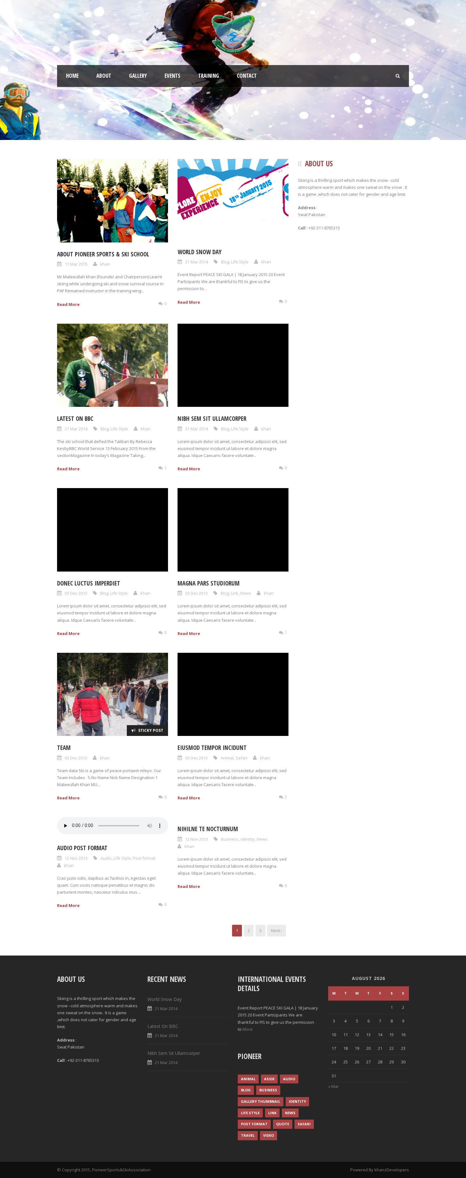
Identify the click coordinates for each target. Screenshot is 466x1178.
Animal (227, 758)
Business (230, 839)
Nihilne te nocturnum (208, 829)
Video (268, 1135)
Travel (248, 1135)
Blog (225, 262)
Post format (144, 858)
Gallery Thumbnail (260, 1101)
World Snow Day (200, 252)
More (248, 1029)
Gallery (138, 75)
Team (64, 748)
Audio (106, 858)
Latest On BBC (75, 418)
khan (105, 264)
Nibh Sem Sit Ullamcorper (212, 418)
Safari (241, 758)
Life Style (240, 262)
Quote (282, 1124)
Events (172, 75)
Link (234, 593)
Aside (269, 1078)
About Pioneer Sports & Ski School (103, 254)
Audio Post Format (82, 848)
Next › (276, 930)
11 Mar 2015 (76, 264)
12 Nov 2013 (76, 858)
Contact (247, 75)
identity (248, 839)
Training (208, 75)
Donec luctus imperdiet (88, 583)
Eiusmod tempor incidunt (212, 748)
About (103, 75)
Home (72, 75)
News (245, 593)
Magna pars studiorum (209, 583)
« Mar (333, 1086)
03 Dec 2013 (76, 593)
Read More (68, 304)
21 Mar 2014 (196, 262)
